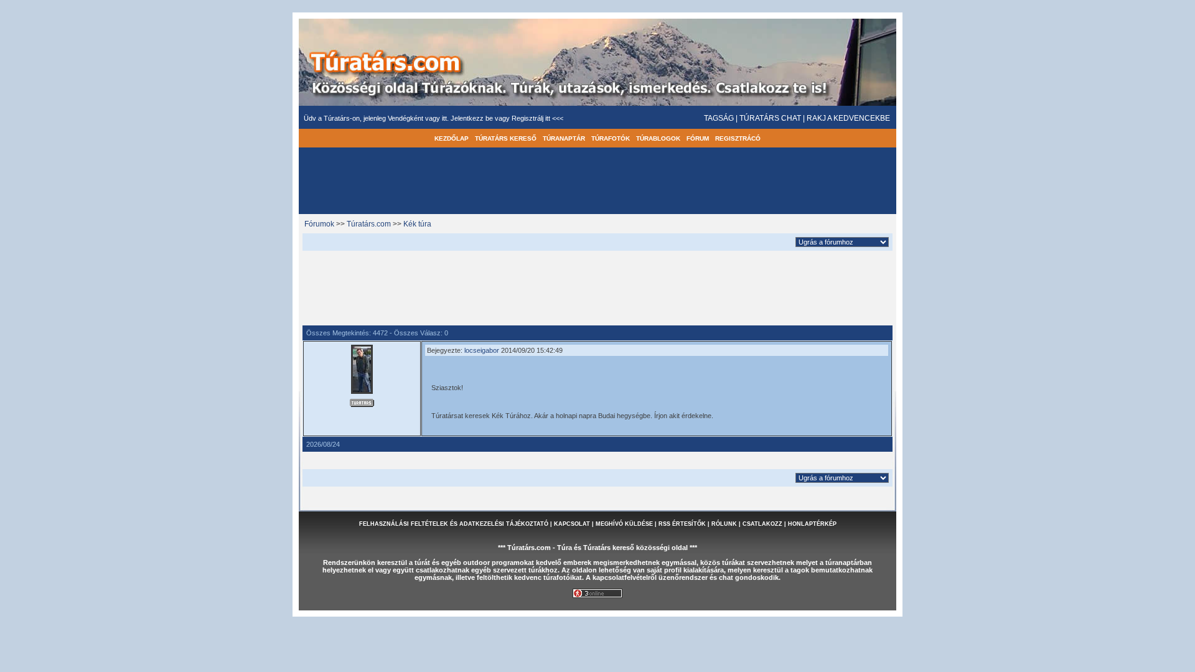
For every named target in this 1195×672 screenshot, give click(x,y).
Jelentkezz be (473, 118)
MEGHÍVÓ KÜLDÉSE (624, 524)
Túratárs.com (369, 224)
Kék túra (417, 224)
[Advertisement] (597, 286)
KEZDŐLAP (451, 138)
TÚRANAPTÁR (564, 138)
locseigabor (481, 350)
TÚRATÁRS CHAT (770, 118)
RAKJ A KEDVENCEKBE (848, 118)
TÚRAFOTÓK (610, 138)
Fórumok (319, 224)
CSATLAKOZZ (762, 524)
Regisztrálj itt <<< (537, 118)
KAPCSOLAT (572, 524)
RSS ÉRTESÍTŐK (682, 524)
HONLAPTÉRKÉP (812, 524)
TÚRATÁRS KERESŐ (506, 138)
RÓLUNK (724, 524)
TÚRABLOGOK (658, 138)
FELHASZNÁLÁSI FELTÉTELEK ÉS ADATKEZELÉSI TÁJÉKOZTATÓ (453, 524)
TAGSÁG (719, 118)
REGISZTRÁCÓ (738, 138)
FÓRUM (698, 138)
